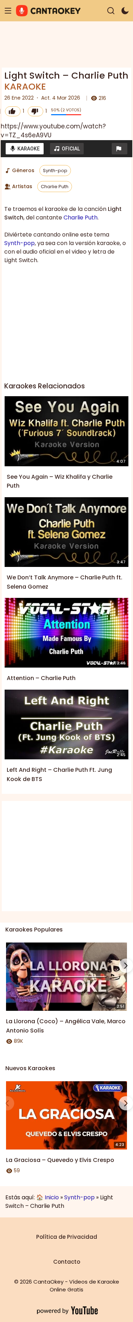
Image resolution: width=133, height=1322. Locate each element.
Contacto (66, 1261)
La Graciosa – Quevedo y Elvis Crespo (60, 1160)
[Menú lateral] (8, 10)
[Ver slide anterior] (7, 966)
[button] (119, 148)
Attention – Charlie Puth (41, 678)
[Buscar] (110, 10)
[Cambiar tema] (125, 10)
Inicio (52, 1197)
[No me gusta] (35, 111)
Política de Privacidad (66, 1237)
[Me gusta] (13, 111)
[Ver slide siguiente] (126, 966)
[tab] (25, 148)
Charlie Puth (54, 186)
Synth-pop (55, 170)
